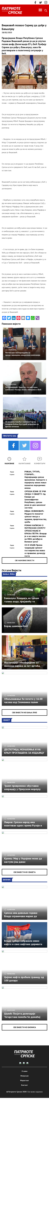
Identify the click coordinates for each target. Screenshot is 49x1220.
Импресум (24, 1076)
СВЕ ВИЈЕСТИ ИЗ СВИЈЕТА (24, 872)
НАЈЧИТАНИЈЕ (24, 463)
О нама (24, 1071)
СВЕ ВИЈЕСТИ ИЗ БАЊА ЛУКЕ (24, 712)
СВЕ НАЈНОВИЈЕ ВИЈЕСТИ (24, 560)
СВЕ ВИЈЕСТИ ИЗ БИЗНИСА (24, 1027)
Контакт (24, 1085)
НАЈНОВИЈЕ (9, 463)
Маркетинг (24, 1080)
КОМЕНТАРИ (39, 463)
